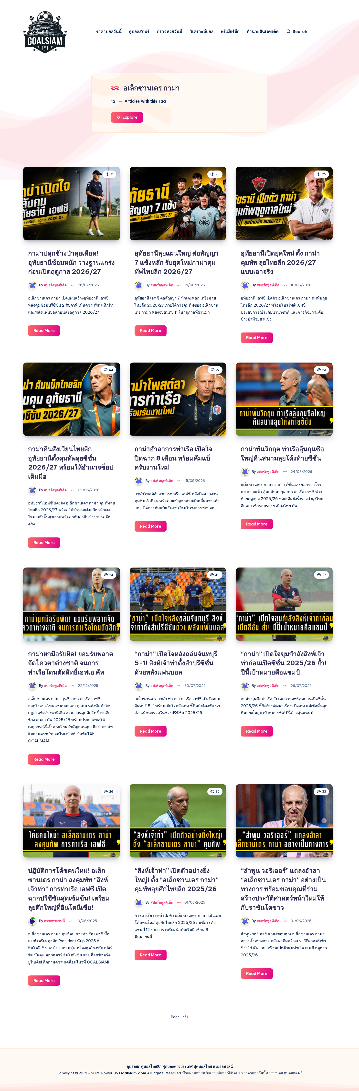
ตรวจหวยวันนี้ (169, 31)
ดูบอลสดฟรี (139, 31)
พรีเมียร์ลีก (230, 31)
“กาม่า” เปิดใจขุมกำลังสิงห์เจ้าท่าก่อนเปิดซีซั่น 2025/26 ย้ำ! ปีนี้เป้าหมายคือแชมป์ (284, 663)
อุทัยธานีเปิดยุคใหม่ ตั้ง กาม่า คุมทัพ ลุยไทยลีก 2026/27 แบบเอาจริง (280, 262)
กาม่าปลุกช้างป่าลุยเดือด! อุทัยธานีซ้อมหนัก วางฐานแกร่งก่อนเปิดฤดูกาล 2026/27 (71, 262)
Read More (46, 332)
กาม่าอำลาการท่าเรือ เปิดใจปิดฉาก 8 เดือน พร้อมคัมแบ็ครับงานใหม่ (173, 458)
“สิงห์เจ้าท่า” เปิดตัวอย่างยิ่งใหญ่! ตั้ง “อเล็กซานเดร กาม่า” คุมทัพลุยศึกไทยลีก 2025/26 (176, 879)
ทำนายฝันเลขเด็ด (263, 31)
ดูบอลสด (133, 1066)
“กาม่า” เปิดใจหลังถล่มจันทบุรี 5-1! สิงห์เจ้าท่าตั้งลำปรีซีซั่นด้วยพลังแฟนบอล (176, 663)
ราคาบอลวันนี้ (109, 31)
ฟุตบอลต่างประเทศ (177, 1066)
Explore (129, 117)
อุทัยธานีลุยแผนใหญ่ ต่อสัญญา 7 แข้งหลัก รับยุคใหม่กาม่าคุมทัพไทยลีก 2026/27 (177, 262)
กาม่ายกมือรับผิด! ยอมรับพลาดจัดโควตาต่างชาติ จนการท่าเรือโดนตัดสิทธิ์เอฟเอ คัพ (70, 663)
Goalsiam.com (132, 1073)
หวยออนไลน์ (223, 1066)
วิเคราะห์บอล (201, 31)
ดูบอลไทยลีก (151, 1066)
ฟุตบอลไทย (202, 1066)
